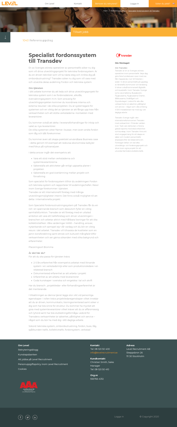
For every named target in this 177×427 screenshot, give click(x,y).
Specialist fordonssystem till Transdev (144, 11)
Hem (105, 11)
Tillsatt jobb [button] (80, 31)
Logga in (119, 416)
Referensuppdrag (118, 11)
